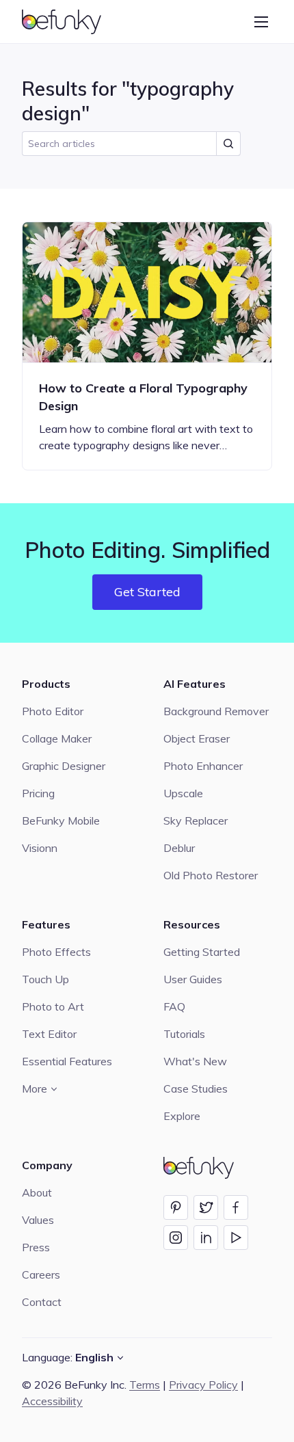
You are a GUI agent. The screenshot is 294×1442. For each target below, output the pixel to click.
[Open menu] (261, 22)
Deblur (179, 848)
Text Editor (49, 1034)
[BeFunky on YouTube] (236, 1237)
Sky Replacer (195, 820)
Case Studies (195, 1088)
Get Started (147, 592)
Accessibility (52, 1401)
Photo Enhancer (203, 766)
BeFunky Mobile (61, 820)
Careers (41, 1274)
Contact (42, 1302)
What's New (195, 1061)
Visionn (39, 848)
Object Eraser (196, 738)
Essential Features (67, 1061)
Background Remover (216, 711)
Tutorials (184, 1034)
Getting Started (201, 952)
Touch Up (45, 979)
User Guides (192, 979)
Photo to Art (53, 1006)
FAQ (174, 1006)
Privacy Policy (203, 1384)
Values (38, 1220)
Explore (181, 1116)
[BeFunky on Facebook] (236, 1207)
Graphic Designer (63, 766)
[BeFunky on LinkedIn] (205, 1237)
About (37, 1192)
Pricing (38, 793)
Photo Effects (56, 952)
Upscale (183, 793)
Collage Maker (57, 738)
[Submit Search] (228, 143)
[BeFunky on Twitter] (205, 1207)
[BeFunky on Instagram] (175, 1237)
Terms (144, 1384)
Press (36, 1247)
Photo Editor (52, 711)
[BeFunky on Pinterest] (175, 1207)
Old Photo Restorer (210, 875)
